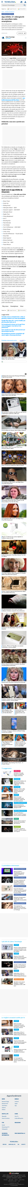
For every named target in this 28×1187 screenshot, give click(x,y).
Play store (5, 306)
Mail (21, 4)
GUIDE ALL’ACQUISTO (18, 979)
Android (17, 1101)
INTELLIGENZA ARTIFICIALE (20, 802)
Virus (21, 306)
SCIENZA (16, 818)
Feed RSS (4, 1144)
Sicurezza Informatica (5, 1134)
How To (16, 1116)
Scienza (4, 1107)
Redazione (18, 1122)
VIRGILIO (8, 1175)
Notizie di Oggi (5, 1101)
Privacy (16, 1179)
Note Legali (11, 1179)
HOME (3, 11)
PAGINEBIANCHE (9, 1176)
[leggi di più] (25, 38)
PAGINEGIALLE (13, 1175)
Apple (16, 1103)
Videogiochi (4, 1129)
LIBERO (4, 1175)
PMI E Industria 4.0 (20, 1133)
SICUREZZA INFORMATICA (9, 11)
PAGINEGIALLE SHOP (21, 1175)
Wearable (4, 1116)
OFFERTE (16, 794)
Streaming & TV (5, 1127)
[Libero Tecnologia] (14, 1141)
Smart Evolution (6, 1118)
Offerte (3, 1109)
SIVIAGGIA (24, 1176)
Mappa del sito (12, 1144)
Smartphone (14, 306)
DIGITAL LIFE (17, 771)
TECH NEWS (17, 786)
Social (3, 1125)
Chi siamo (5, 1179)
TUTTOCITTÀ (15, 1176)
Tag (18, 1144)
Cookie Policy (21, 1179)
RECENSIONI (17, 779)
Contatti (23, 1144)
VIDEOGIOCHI (17, 826)
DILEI (20, 1176)
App (16, 1105)
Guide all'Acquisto (19, 1118)
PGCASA (4, 1176)
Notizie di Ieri (5, 1103)
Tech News (4, 1105)
